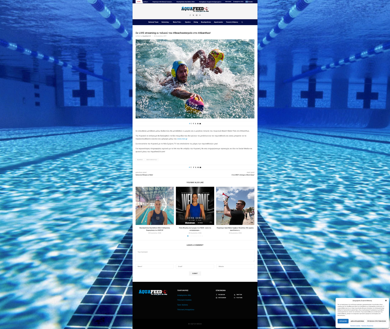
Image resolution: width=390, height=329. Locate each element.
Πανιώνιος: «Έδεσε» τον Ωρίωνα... (164, 2)
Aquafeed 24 (146, 36)
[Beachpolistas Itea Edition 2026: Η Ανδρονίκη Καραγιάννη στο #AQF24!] (155, 206)
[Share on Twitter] (195, 123)
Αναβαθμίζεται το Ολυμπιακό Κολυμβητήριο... (191, 2)
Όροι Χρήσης (182, 305)
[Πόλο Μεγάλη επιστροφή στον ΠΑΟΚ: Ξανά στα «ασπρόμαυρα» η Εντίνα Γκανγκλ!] (195, 206)
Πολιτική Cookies (355, 325)
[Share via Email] (200, 123)
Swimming (165, 22)
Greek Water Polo (151, 159)
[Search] (242, 22)
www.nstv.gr (182, 139)
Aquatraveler (218, 22)
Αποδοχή (343, 321)
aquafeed (140, 159)
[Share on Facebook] (193, 123)
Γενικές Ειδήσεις (232, 22)
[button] (386, 301)
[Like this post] (191, 123)
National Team (153, 22)
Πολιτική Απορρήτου (367, 325)
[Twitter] (193, 15)
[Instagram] (196, 15)
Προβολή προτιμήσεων (376, 321)
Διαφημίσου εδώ (238, 1)
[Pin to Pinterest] (197, 123)
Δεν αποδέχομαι (357, 321)
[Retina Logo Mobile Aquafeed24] (153, 292)
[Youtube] (200, 15)
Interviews (228, 1)
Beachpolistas (206, 22)
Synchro (188, 22)
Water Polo (177, 22)
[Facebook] (190, 15)
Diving (196, 22)
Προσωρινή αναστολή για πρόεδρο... (219, 2)
